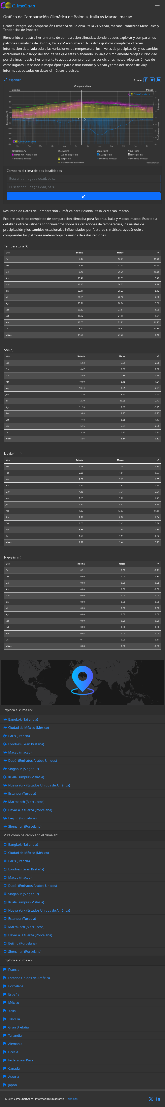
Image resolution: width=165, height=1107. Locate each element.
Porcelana (16, 986)
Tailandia (15, 1035)
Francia (13, 969)
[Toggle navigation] (157, 5)
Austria (13, 1076)
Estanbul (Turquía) (22, 793)
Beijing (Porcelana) (22, 818)
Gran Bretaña (18, 1027)
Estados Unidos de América (29, 978)
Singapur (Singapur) (23, 769)
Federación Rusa (20, 1060)
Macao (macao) (20, 752)
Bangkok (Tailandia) (23, 719)
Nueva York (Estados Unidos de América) (39, 785)
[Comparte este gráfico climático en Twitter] (152, 79)
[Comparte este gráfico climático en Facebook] (145, 79)
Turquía (14, 1019)
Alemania (15, 1044)
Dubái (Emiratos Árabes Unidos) (32, 760)
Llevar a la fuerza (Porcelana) (30, 810)
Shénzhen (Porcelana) (24, 826)
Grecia (13, 1052)
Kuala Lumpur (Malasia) (26, 777)
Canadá (14, 1068)
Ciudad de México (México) (28, 727)
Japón (12, 1085)
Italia (12, 1011)
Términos (71, 1099)
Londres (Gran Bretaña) (26, 744)
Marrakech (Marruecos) (26, 802)
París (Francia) (19, 736)
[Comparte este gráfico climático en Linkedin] (158, 79)
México (13, 1002)
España (13, 994)
